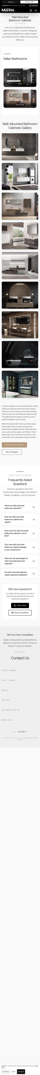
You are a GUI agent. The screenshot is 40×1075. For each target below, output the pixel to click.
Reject (13, 1071)
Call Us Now (21, 605)
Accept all (21, 1071)
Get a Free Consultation (14, 445)
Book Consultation (21, 613)
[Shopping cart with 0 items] (30, 10)
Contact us (11, 2)
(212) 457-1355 (29, 2)
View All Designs (11, 452)
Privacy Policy (29, 737)
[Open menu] (35, 10)
